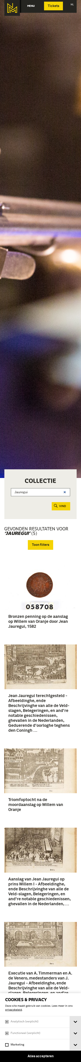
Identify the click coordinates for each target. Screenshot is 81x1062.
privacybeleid (13, 1010)
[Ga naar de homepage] (12, 8)
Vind (62, 506)
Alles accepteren (41, 1056)
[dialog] (40, 1027)
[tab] (75, 1022)
